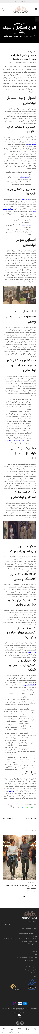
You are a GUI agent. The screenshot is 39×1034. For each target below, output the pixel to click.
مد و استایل (28, 36)
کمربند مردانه (31, 652)
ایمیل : (35, 933)
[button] (24, 897)
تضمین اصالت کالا (31, 967)
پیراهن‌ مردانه (31, 144)
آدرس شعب (33, 976)
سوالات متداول (33, 973)
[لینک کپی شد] (13, 807)
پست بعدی (29, 819)
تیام (14, 1012)
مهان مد (11, 791)
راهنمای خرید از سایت (31, 970)
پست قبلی (9, 819)
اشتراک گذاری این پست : (28, 805)
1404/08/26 (31, 883)
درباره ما (34, 951)
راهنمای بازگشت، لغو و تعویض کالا (27, 958)
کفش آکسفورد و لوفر (29, 685)
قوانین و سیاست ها (31, 961)
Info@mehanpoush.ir (26, 933)
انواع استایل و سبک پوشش (13, 36)
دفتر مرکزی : (33, 936)
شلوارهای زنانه (26, 225)
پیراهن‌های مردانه (25, 177)
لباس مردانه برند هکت (15, 440)
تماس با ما (34, 954)
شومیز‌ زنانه (26, 199)
